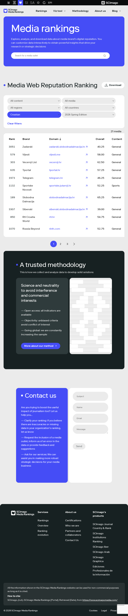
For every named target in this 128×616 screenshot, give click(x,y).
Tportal (26, 170)
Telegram (27, 177)
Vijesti (26, 154)
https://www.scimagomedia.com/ (100, 600)
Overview (43, 525)
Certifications (73, 520)
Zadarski (27, 146)
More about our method (38, 345)
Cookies (93, 610)
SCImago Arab (101, 551)
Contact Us (72, 540)
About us (100, 10)
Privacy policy (117, 610)
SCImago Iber (101, 546)
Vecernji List (29, 162)
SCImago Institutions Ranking (99, 537)
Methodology (80, 10)
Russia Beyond (31, 228)
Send (79, 446)
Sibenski (27, 209)
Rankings (41, 10)
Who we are (72, 525)
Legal (104, 610)
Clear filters (14, 123)
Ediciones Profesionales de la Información (103, 570)
